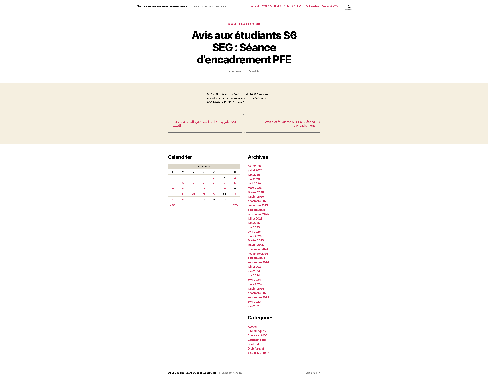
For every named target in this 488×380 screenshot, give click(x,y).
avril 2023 (254, 301)
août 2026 (254, 166)
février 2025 (256, 240)
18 (173, 194)
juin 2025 (254, 222)
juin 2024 (254, 271)
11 (173, 188)
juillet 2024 (255, 266)
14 (204, 188)
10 (235, 183)
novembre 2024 (258, 253)
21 (204, 194)
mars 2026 (255, 187)
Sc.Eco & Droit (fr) (293, 6)
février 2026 (256, 192)
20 (193, 194)
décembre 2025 (258, 201)
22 (214, 194)
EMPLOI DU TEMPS (271, 6)
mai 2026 (254, 179)
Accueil (255, 6)
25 (173, 199)
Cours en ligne (257, 339)
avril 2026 (254, 183)
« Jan (172, 205)
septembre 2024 (258, 262)
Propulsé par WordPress (231, 372)
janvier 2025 (256, 244)
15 (214, 188)
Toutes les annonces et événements (162, 6)
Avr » (235, 205)
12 (183, 188)
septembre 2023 (258, 297)
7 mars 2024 (254, 71)
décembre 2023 (258, 293)
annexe (237, 71)
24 (235, 194)
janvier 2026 (256, 196)
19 (183, 194)
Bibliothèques (257, 331)
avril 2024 (254, 279)
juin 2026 (254, 174)
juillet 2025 (255, 218)
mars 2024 (255, 284)
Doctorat (253, 344)
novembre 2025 (258, 205)
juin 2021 (254, 306)
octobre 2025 (256, 209)
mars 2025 (255, 236)
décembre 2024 (258, 249)
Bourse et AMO (330, 6)
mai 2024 (254, 275)
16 (224, 188)
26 (183, 199)
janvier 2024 (256, 288)
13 (193, 188)
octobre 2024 (256, 258)
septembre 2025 (258, 214)
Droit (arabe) (312, 6)
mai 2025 (254, 227)
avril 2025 (254, 231)
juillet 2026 (255, 170)
